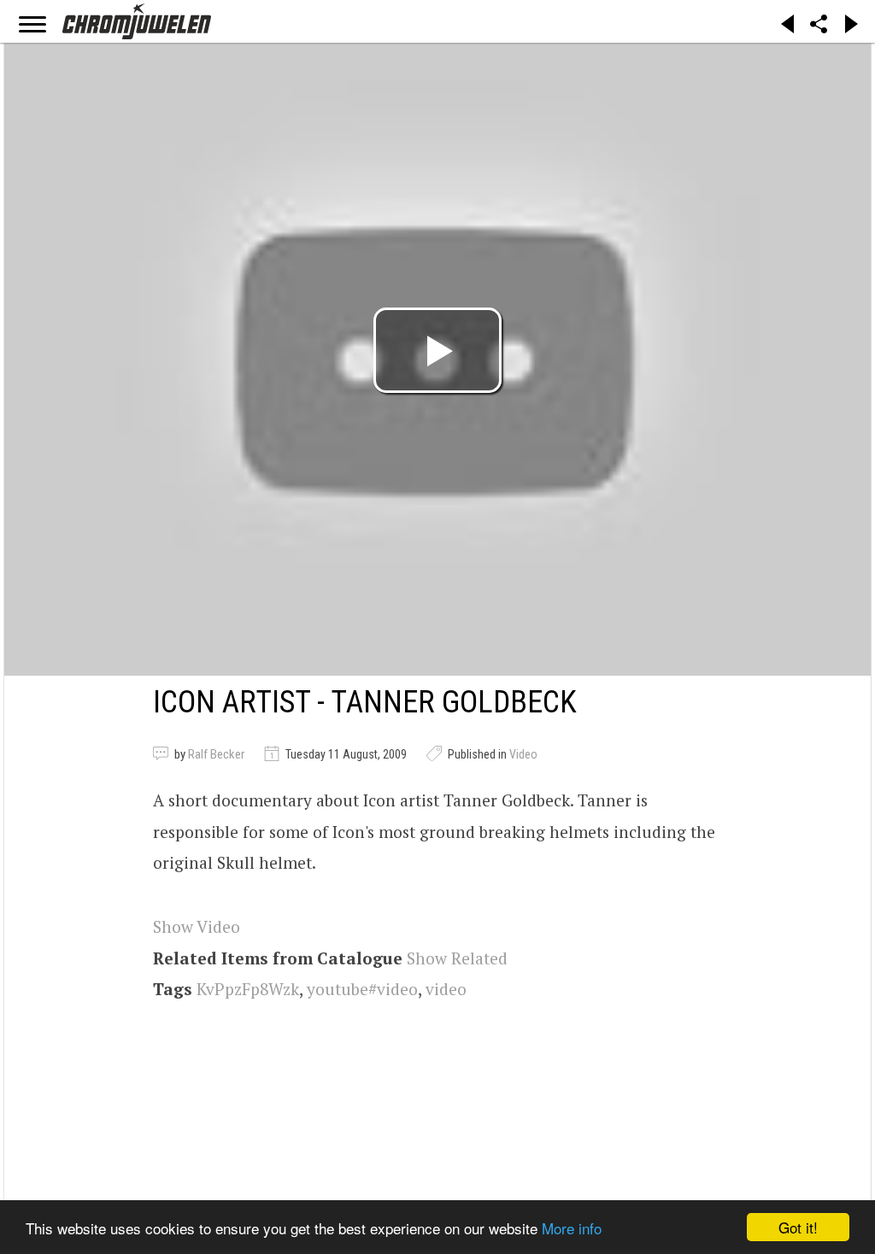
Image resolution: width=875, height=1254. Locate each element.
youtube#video (362, 988)
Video (523, 754)
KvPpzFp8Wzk (248, 988)
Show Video (196, 926)
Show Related (457, 958)
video (446, 988)
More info (572, 1228)
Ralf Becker (216, 754)
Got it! (798, 1227)
